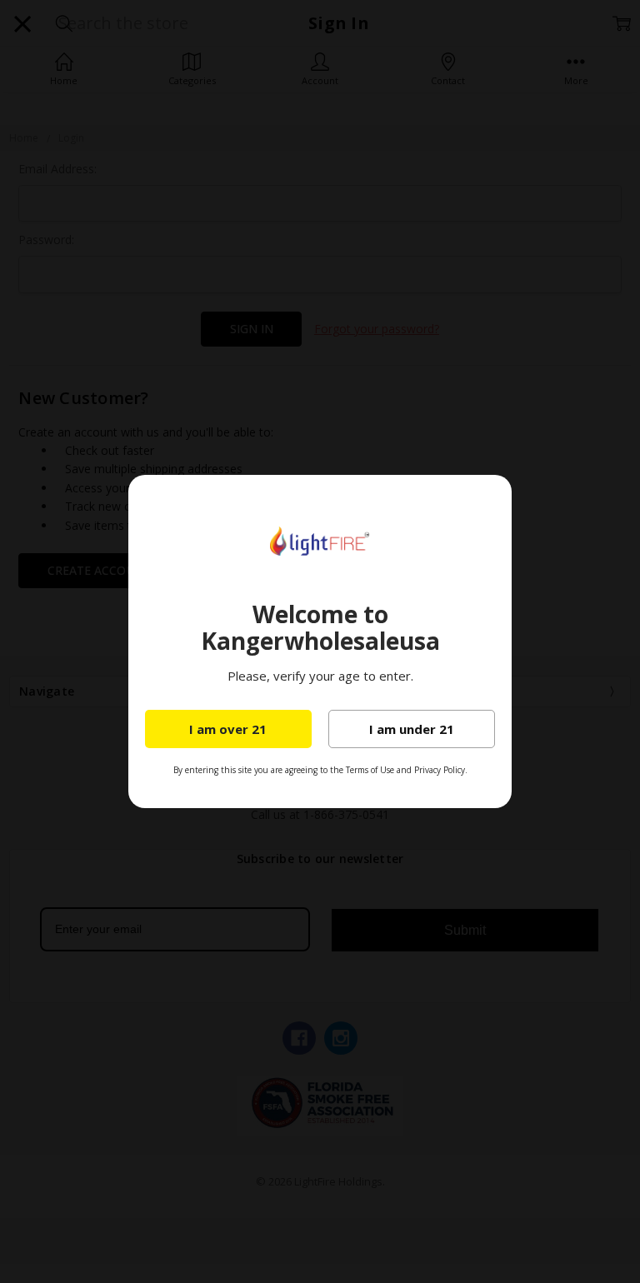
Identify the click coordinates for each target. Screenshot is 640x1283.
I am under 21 (411, 729)
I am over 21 (228, 729)
